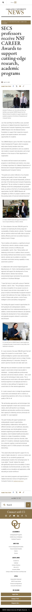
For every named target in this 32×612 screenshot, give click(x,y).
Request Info (15, 603)
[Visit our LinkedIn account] (18, 515)
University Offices (16, 569)
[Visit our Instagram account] (6, 515)
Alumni (16, 551)
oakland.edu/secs (18, 481)
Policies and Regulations (16, 583)
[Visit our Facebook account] (22, 515)
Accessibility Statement (16, 579)
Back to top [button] (17, 498)
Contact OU (16, 560)
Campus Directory (16, 565)
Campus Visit (15, 599)
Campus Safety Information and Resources (16, 571)
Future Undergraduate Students (16, 546)
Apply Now (15, 594)
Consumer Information (16, 585)
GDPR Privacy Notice (16, 581)
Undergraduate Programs (16, 534)
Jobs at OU (16, 567)
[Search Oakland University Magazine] (3, 2)
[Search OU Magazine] (28, 504)
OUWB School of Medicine (16, 537)
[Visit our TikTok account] (10, 515)
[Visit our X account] (26, 515)
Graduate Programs (16, 539)
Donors (16, 553)
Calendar (16, 563)
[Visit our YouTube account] (14, 515)
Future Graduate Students (16, 548)
